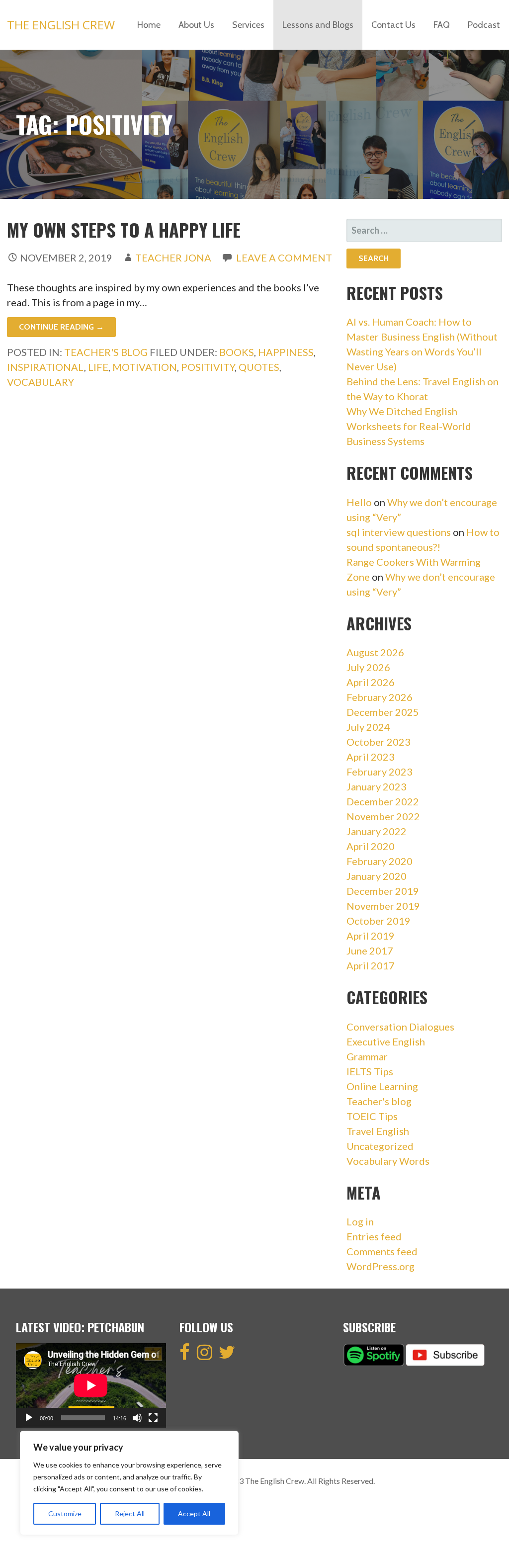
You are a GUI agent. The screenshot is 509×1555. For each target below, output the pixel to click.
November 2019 (383, 906)
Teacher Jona (173, 257)
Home (149, 24)
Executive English (385, 1041)
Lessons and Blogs (317, 24)
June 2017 (369, 950)
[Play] (29, 1418)
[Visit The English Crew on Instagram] (204, 1355)
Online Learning (382, 1086)
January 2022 (376, 831)
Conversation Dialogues (400, 1027)
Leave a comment (284, 257)
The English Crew (61, 24)
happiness (286, 352)
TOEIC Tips (372, 1116)
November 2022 (383, 816)
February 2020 (379, 861)
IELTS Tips (369, 1071)
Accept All (194, 1513)
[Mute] (137, 1418)
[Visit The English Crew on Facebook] (184, 1355)
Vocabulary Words (387, 1161)
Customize (65, 1513)
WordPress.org (380, 1266)
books (236, 352)
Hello (359, 502)
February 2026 (379, 697)
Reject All (130, 1513)
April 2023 (370, 757)
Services (248, 24)
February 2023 (379, 772)
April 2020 (370, 846)
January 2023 (376, 786)
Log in (360, 1221)
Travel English (377, 1131)
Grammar (367, 1056)
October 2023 (378, 742)
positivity (208, 367)
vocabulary (40, 382)
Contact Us (393, 24)
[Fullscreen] (153, 1418)
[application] (91, 1385)
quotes (259, 367)
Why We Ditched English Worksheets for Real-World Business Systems (408, 426)
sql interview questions (398, 532)
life (98, 367)
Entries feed (374, 1236)
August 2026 (375, 652)
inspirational (45, 367)
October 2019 (378, 921)
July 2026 (368, 667)
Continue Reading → (61, 327)
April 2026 (370, 682)
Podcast (484, 24)
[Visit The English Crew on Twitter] (227, 1355)
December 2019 (382, 891)
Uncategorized (380, 1146)
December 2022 (382, 801)
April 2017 (370, 965)
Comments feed (382, 1251)
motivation (144, 367)
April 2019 (370, 936)
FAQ (441, 24)
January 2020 (376, 876)
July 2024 (368, 727)
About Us (196, 24)
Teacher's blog (106, 352)
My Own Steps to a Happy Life (124, 229)
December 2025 (382, 712)
